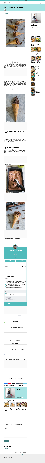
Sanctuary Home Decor (17, 340)
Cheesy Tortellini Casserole (32, 44)
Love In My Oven (14, 349)
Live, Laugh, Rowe (9, 88)
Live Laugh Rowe (9, 349)
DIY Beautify (9, 378)
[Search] (40, 3)
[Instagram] (36, 457)
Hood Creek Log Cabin (9, 359)
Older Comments (7, 448)
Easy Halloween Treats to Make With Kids (37, 93)
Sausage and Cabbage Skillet (33, 63)
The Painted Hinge (15, 327)
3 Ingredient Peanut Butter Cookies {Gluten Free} (12, 409)
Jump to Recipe (7, 13)
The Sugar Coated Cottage (20, 349)
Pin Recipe (21, 260)
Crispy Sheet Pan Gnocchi (38, 63)
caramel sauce (10, 274)
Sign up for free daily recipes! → (22, 0)
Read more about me (19, 397)
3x (25, 266)
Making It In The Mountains (15, 359)
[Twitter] (39, 457)
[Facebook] (37, 457)
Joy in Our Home (12, 87)
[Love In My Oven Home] (8, 2)
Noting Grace (12, 340)
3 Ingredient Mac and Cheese (38, 54)
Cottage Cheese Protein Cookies (24, 409)
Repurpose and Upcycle (20, 378)
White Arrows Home (13, 378)
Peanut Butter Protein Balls (18, 409)
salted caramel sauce (11, 141)
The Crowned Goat (22, 359)
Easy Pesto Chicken (38, 44)
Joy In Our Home (10, 327)
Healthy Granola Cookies (37, 88)
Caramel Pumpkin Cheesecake (6, 410)
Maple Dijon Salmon (32, 53)
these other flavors (17, 238)
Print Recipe (10, 260)
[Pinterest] (40, 457)
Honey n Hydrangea (20, 327)
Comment (5, 428)
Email (5, 438)
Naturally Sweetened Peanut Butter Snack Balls (37, 74)
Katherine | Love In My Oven (10, 9)
